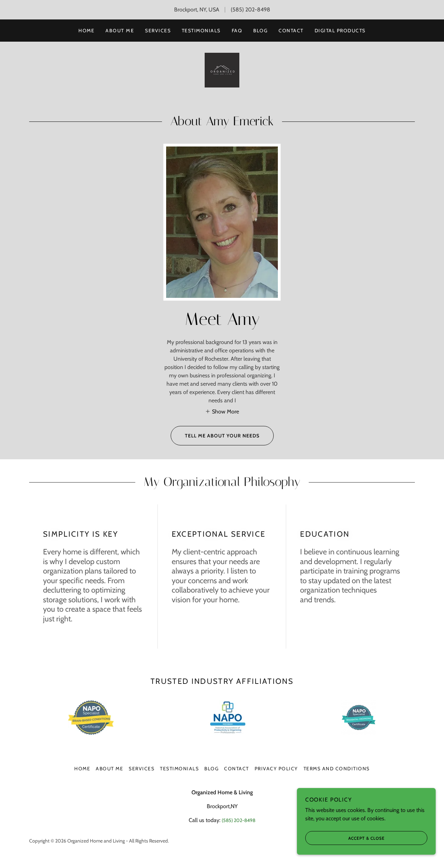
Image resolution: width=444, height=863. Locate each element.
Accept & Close (366, 838)
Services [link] (158, 30)
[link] (222, 69)
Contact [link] (291, 30)
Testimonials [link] (201, 30)
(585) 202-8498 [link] (250, 9)
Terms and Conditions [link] (337, 768)
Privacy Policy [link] (276, 768)
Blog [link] (260, 30)
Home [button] (82, 768)
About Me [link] (119, 30)
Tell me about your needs (222, 436)
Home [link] (86, 30)
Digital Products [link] (340, 30)
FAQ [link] (237, 30)
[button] (222, 411)
